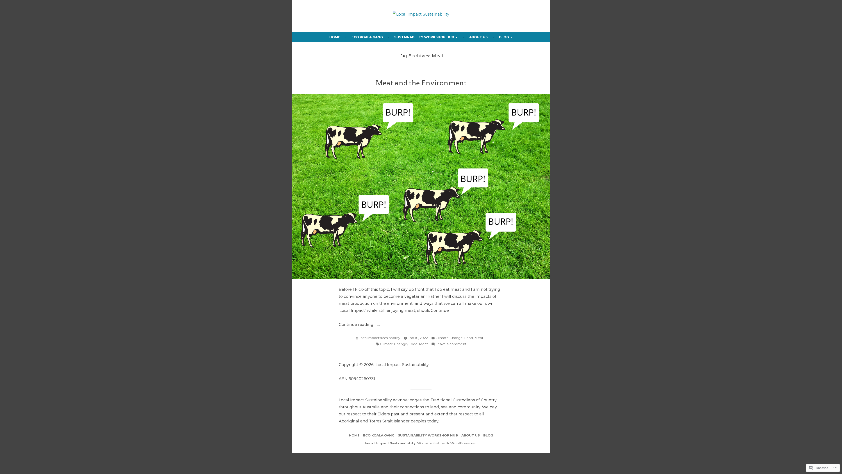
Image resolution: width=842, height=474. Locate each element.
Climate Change (449, 338)
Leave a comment (451, 344)
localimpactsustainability (380, 338)
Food (468, 338)
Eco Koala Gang (367, 37)
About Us (478, 37)
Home (334, 37)
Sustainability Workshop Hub (424, 37)
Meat (479, 338)
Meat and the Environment (421, 83)
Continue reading (357, 325)
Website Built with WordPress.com (447, 443)
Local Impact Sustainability (390, 443)
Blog (504, 37)
